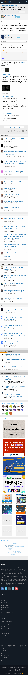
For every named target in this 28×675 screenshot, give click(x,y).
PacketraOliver (7, 239)
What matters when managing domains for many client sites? (13, 219)
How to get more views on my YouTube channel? (13, 318)
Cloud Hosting (4, 605)
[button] (1, 2)
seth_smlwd (6, 166)
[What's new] (23, 1)
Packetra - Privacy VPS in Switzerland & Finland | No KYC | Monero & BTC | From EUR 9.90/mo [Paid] (15, 236)
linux (24, 12)
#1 (26, 21)
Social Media (12, 166)
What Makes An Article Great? (12, 354)
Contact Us (5, 657)
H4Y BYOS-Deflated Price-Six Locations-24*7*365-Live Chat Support (14, 387)
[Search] (26, 1)
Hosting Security (5, 607)
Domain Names (11, 221)
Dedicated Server (11, 293)
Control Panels (4, 610)
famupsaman (7, 320)
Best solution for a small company (13, 366)
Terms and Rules (8, 673)
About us (15, 673)
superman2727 (7, 183)
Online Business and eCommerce (15, 300)
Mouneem (6, 270)
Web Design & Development (7, 612)
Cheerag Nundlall (6, 12)
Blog (4, 653)
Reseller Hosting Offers (6, 624)
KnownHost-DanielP (8, 96)
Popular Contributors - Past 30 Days (12, 403)
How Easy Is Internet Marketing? (14, 284)
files (20, 12)
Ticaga (5, 312)
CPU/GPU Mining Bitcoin (11, 195)
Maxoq (5, 293)
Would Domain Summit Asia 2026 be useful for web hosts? (15, 227)
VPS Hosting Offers (15, 239)
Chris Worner (7, 156)
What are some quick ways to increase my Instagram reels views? (15, 334)
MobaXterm (24, 62)
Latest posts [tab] (3, 351)
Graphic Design (12, 270)
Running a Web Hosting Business (11, 369)
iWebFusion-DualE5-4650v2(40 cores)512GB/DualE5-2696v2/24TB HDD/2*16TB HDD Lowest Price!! (13, 394)
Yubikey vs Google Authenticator (14, 201)
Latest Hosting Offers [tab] (6, 373)
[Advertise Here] (7, 520)
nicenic (5, 221)
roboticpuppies (7, 173)
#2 (26, 41)
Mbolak (5, 300)
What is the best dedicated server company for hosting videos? (14, 291)
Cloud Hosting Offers (6, 628)
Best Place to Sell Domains (12, 207)
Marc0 (5, 285)
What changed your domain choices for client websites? (15, 245)
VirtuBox (7, 36)
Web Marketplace (5, 635)
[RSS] (23, 673)
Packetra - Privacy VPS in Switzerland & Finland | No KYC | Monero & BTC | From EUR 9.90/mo (15, 377)
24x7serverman (7, 113)
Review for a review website (12, 145)
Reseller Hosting (14, 196)
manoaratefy (7, 146)
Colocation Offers (5, 633)
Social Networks (13, 320)
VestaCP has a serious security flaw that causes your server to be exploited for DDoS (15, 153)
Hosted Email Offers (5, 631)
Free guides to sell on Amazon (13, 298)
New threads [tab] (11, 351)
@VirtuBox (5, 76)
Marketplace (6, 660)
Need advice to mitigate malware (14, 171)
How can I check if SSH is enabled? (14, 138)
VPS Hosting (15, 140)
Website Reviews (14, 146)
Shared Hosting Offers (6, 621)
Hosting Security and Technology (17, 156)
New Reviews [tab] (15, 373)
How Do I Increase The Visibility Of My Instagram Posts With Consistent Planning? (15, 163)
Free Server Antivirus (10, 188)
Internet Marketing (12, 285)
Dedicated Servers (5, 602)
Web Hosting (14, 183)
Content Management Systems (11, 357)
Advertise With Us (7, 655)
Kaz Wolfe (6, 279)
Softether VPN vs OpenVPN (12, 182)
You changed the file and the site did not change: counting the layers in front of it (15, 254)
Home (19, 673)
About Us (5, 650)
